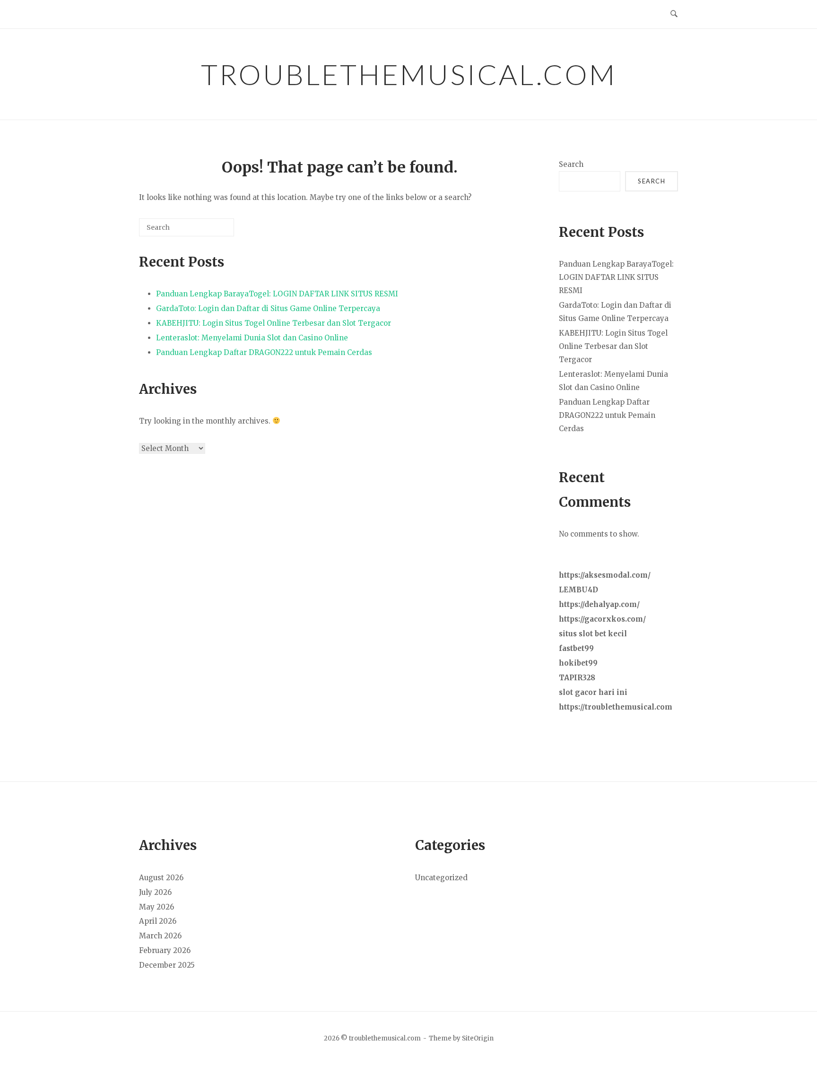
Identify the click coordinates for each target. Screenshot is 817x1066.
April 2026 (157, 921)
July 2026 (155, 892)
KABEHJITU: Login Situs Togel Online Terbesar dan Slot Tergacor (273, 323)
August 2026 (161, 877)
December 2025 (167, 965)
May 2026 (156, 906)
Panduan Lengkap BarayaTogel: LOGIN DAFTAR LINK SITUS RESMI (277, 293)
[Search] (212, 231)
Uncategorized (441, 877)
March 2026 (160, 935)
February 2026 (165, 950)
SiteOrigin (478, 1038)
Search (571, 164)
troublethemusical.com (409, 74)
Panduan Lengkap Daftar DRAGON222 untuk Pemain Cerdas (264, 352)
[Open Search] (674, 14)
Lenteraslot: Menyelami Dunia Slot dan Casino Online (252, 337)
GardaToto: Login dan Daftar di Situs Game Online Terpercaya (268, 308)
